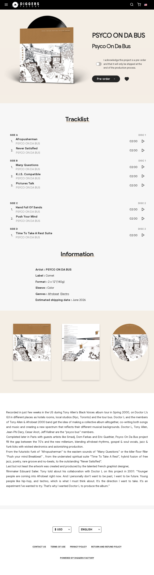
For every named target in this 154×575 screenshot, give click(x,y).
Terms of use (58, 546)
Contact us (39, 546)
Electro (64, 294)
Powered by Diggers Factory (77, 558)
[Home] (25, 5)
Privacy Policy (78, 546)
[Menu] (6, 5)
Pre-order (106, 79)
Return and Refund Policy (106, 546)
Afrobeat (53, 294)
